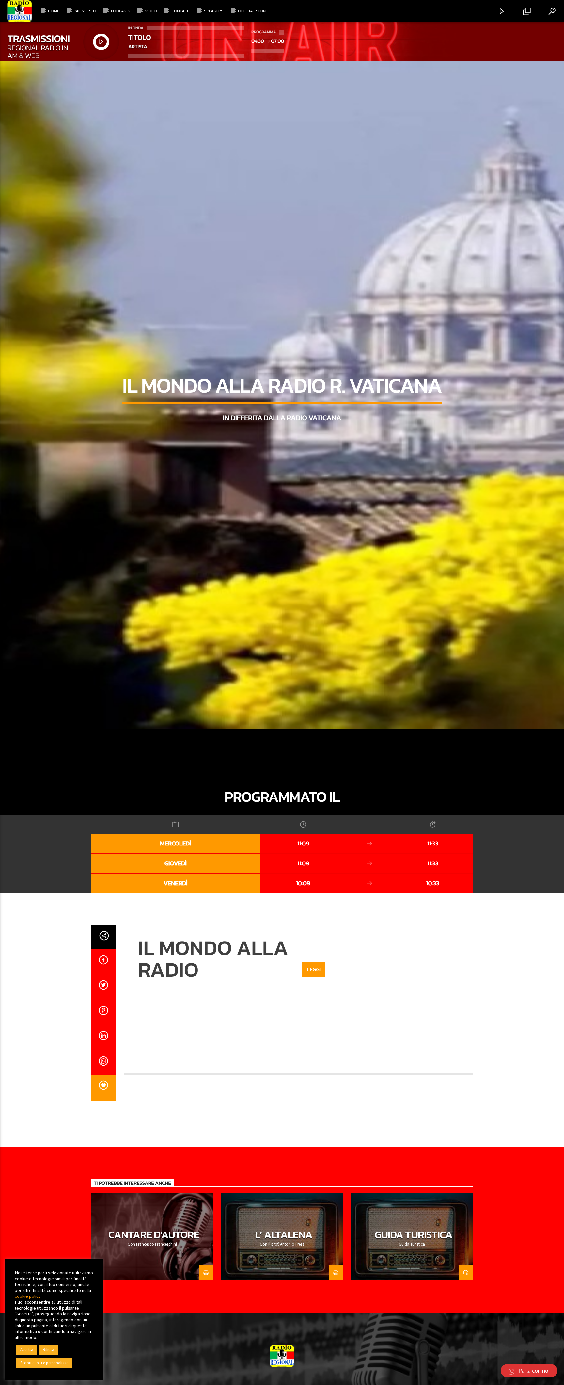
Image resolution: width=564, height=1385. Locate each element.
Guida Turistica (414, 1292)
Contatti (180, 11)
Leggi (314, 1027)
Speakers (213, 11)
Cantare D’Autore (153, 1292)
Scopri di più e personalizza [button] (44, 1363)
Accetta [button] (26, 1349)
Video (151, 11)
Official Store (253, 11)
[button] (529, 1370)
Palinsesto (85, 11)
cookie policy (28, 1296)
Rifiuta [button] (48, 1349)
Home (53, 11)
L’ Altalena (283, 1292)
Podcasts (120, 11)
